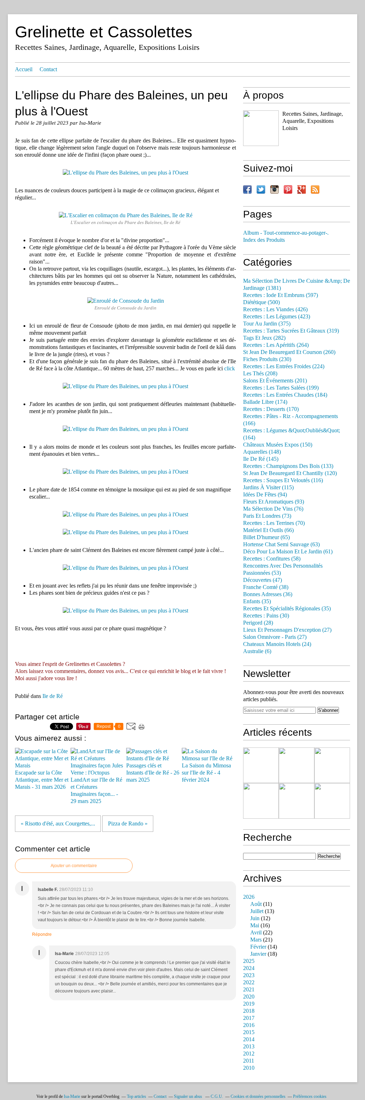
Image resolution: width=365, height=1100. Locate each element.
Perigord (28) (258, 623)
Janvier (258, 954)
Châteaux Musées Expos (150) (277, 445)
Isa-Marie (72, 1096)
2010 (249, 1068)
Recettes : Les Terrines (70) (274, 523)
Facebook (247, 189)
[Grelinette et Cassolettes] (261, 128)
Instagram (274, 189)
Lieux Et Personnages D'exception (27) (287, 630)
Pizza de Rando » (128, 823)
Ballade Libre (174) (265, 402)
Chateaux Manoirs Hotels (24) (277, 644)
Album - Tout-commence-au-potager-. (286, 233)
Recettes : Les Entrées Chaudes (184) (285, 395)
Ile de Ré (52, 696)
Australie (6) (257, 651)
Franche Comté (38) (265, 587)
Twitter (261, 189)
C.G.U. (217, 1096)
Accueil (23, 69)
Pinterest (288, 189)
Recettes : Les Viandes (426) (275, 309)
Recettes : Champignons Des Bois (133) (288, 466)
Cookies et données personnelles (258, 1096)
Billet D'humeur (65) (266, 537)
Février (258, 947)
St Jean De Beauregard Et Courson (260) (289, 352)
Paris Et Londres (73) (267, 516)
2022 (249, 982)
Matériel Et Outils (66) (268, 530)
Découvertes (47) (262, 580)
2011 (248, 1061)
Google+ (301, 189)
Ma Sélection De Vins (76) (273, 509)
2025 (249, 961)
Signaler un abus (188, 1096)
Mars (256, 940)
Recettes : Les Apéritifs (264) (276, 345)
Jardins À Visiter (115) (268, 487)
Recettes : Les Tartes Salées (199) (281, 388)
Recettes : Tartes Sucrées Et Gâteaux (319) (291, 331)
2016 (249, 1025)
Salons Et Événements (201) (275, 380)
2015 (249, 1032)
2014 (249, 1039)
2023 (249, 975)
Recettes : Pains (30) (266, 615)
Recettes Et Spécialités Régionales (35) (287, 608)
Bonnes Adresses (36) (267, 594)
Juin (254, 918)
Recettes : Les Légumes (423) (276, 316)
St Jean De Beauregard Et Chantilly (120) (290, 473)
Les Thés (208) (260, 373)
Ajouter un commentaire (74, 865)
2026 (249, 897)
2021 (249, 989)
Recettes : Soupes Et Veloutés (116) (283, 480)
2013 (249, 1046)
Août (256, 904)
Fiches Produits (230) (267, 359)
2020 (249, 997)
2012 (249, 1054)
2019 (249, 1004)
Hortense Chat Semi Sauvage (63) (281, 544)
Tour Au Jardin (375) (267, 323)
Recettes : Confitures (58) (271, 559)
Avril (256, 932)
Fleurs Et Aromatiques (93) (273, 502)
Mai (254, 925)
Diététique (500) (261, 302)
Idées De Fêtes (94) (265, 494)
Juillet (256, 911)
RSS (315, 189)
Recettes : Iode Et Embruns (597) (280, 295)
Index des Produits (264, 240)
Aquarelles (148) (262, 452)
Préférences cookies (310, 1096)
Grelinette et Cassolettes (103, 32)
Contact (48, 69)
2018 (249, 1011)
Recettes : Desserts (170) (271, 409)
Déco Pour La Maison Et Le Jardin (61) (288, 551)
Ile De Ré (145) (260, 459)
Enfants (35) (257, 601)
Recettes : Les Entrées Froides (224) (283, 366)
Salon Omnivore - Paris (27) (275, 637)
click (229, 368)
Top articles (136, 1096)
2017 (249, 1018)
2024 (249, 968)
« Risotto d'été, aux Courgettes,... (58, 823)
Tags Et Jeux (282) (264, 338)
